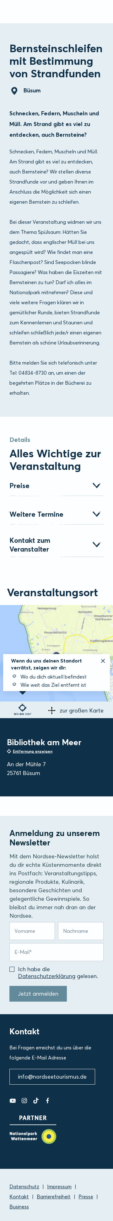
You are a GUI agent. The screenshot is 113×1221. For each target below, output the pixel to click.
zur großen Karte (82, 710)
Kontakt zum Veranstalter (29, 544)
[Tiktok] (36, 1100)
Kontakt (19, 1196)
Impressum (59, 1186)
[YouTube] (12, 1100)
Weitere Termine (36, 514)
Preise (19, 485)
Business (19, 1206)
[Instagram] (24, 1100)
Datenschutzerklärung (46, 976)
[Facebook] (47, 1100)
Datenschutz (24, 1186)
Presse (85, 1196)
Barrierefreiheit (54, 1196)
